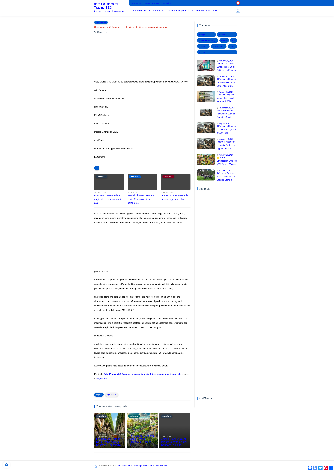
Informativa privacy (152, 3)
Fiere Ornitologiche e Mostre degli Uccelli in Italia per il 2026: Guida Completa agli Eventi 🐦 (227, 98)
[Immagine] (206, 65)
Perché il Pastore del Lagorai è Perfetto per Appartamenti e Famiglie (227, 145)
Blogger (202, 34)
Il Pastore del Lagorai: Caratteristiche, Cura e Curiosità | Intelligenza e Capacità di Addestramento (227, 130)
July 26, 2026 (224, 123)
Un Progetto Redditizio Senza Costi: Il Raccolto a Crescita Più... (142, 440)
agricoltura (101, 22)
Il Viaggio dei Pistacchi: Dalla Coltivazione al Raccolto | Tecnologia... (109, 441)
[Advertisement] (142, 62)
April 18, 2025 (224, 170)
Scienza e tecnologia (199, 10)
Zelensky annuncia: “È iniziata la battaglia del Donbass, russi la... (174, 441)
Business (223, 34)
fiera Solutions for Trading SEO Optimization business (109, 7)
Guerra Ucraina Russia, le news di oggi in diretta (174, 197)
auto (233, 40)
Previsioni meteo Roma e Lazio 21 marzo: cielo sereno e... (141, 199)
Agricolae (102, 378)
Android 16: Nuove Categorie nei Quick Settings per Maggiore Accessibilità (227, 67)
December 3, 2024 (226, 76)
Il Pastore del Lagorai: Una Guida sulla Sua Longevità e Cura (227, 82)
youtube (202, 52)
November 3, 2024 (226, 139)
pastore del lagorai (176, 10)
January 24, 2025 (226, 61)
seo (231, 46)
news (214, 10)
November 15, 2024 (227, 108)
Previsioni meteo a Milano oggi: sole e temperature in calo (108, 199)
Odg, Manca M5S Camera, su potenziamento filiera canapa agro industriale (142, 374)
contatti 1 (167, 3)
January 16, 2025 (226, 155)
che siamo (136, 3)
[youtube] (238, 3)
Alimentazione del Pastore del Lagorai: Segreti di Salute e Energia (226, 114)
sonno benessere (142, 10)
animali (224, 40)
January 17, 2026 (226, 92)
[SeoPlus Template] (95, 466)
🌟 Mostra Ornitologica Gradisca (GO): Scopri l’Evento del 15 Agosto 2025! (227, 161)
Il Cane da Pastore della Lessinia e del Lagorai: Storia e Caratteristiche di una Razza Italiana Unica (226, 177)
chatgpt (202, 46)
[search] (238, 11)
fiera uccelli (159, 10)
